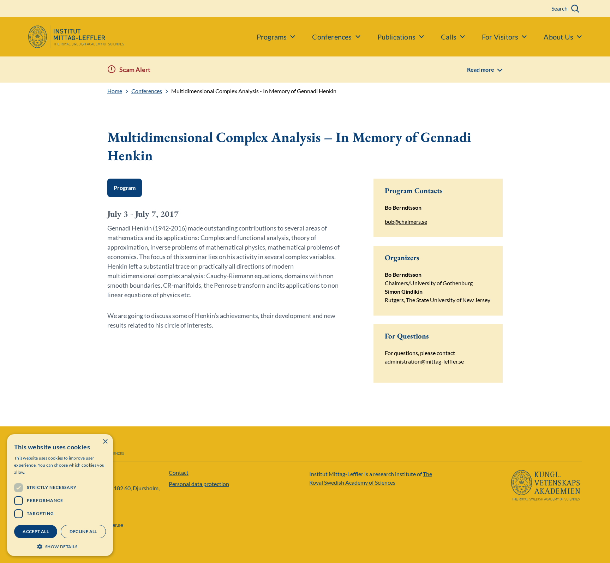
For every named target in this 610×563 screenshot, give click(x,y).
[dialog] (60, 495)
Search (559, 8)
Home (114, 91)
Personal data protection (199, 483)
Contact (179, 472)
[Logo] (62, 36)
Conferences (146, 91)
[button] (60, 546)
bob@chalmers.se (406, 221)
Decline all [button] (83, 531)
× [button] (105, 441)
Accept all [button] (36, 531)
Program (125, 187)
